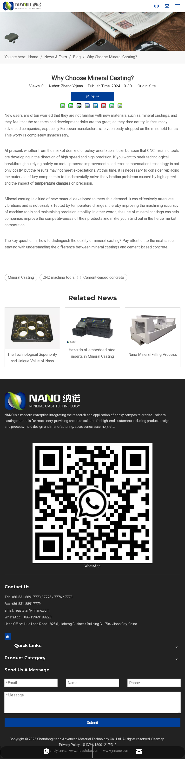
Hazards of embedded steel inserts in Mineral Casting (92, 353)
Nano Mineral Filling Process (152, 354)
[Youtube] (8, 636)
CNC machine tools (59, 277)
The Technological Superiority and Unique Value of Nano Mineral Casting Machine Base (32, 358)
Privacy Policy (69, 745)
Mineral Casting (21, 277)
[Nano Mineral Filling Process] (152, 328)
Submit (92, 723)
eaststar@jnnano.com (33, 610)
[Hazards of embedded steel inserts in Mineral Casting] (92, 326)
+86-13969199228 (37, 617)
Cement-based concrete (103, 277)
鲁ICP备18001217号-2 (99, 745)
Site (152, 86)
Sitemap (157, 739)
